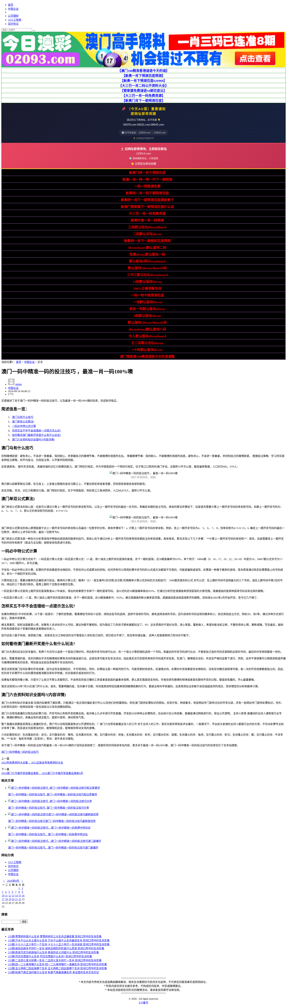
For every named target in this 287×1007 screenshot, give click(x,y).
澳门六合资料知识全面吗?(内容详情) (33, 439)
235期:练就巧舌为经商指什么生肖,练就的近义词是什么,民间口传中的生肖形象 (53, 952)
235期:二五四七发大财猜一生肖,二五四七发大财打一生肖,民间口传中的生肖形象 (55, 960)
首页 (10, 4)
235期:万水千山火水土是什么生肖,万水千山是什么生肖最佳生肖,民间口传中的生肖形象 (59, 940)
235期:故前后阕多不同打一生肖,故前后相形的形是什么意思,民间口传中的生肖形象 (56, 948)
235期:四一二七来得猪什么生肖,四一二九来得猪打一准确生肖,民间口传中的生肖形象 (57, 964)
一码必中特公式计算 (24, 426)
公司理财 (13, 15)
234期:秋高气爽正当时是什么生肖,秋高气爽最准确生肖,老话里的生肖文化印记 (53, 972)
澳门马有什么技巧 (22, 417)
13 (13, 895)
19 (9, 899)
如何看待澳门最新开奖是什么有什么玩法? (36, 435)
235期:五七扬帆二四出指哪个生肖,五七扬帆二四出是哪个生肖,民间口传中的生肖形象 (57, 968)
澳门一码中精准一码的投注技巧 (20, 752)
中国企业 (13, 8)
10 (3, 895)
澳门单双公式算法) (23, 421)
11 (6, 895)
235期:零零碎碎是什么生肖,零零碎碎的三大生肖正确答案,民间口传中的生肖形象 (55, 936)
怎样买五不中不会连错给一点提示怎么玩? (36, 430)
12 (9, 895)
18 (6, 899)
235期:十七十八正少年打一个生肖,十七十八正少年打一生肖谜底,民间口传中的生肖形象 (59, 944)
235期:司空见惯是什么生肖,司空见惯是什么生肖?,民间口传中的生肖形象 (50, 956)
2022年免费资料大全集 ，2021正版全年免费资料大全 (32, 762)
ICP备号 (143, 1002)
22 (19, 899)
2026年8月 (13, 880)
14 (16, 895)
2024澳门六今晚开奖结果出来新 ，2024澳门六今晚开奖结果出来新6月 (42, 773)
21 (16, 899)
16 (23, 895)
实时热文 (13, 23)
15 (19, 895)
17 (3, 899)
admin (18, 384)
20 (13, 899)
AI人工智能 (14, 19)
